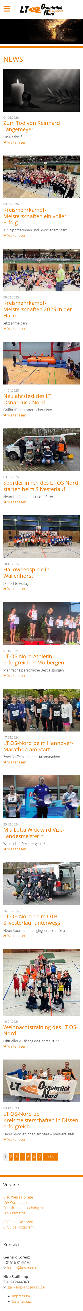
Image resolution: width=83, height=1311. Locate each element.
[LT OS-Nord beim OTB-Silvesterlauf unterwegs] (41, 883)
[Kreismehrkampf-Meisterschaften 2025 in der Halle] (41, 269)
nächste (50, 1156)
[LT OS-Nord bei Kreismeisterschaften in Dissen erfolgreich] (41, 1080)
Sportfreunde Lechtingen (23, 1207)
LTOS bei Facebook (18, 1221)
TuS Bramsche (14, 1213)
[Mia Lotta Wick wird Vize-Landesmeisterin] (41, 796)
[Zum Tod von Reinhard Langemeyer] (41, 89)
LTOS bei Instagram (18, 1227)
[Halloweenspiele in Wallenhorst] (41, 536)
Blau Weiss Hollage (18, 1197)
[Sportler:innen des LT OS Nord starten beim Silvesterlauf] (41, 449)
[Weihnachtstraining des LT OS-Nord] (41, 981)
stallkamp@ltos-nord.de (26, 1287)
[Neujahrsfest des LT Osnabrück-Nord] (41, 362)
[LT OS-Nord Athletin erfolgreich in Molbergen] (41, 623)
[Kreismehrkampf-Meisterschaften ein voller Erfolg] (41, 176)
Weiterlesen (16, 142)
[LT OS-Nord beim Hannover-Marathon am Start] (41, 709)
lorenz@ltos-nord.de (23, 1267)
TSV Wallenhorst (16, 1202)
